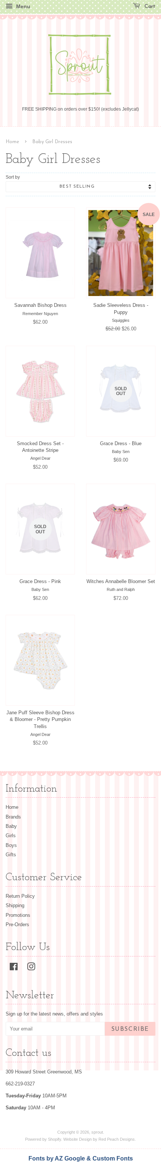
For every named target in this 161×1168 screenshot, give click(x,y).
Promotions (18, 915)
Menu (22, 6)
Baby (11, 826)
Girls (11, 835)
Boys (11, 845)
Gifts (11, 854)
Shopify (54, 1139)
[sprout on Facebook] (13, 968)
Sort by (13, 177)
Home (12, 141)
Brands (13, 817)
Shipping (15, 905)
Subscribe (130, 1029)
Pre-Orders (17, 924)
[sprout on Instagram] (31, 968)
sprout (97, 1132)
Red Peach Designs (116, 1139)
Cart (149, 6)
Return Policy (20, 896)
